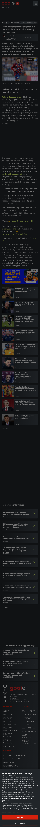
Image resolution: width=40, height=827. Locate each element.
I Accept (20, 817)
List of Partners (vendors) (10, 812)
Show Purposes (20, 823)
